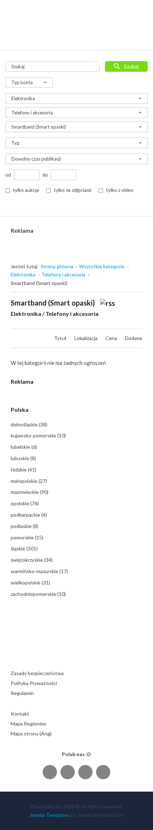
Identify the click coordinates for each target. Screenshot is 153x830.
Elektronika (26, 313)
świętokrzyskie (32, 560)
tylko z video (119, 190)
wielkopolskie (30, 583)
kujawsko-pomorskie (38, 435)
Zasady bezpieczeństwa (37, 673)
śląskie (24, 548)
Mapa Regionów (28, 724)
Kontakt (20, 714)
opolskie (25, 503)
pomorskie (27, 537)
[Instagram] (85, 772)
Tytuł (61, 338)
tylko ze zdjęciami (72, 190)
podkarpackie (29, 515)
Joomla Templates (50, 815)
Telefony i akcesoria (72, 313)
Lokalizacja (86, 338)
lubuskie (23, 458)
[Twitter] (67, 772)
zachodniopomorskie (38, 594)
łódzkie (23, 470)
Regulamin (22, 693)
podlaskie (24, 526)
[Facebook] (50, 772)
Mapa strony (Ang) (31, 734)
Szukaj (131, 66)
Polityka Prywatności (34, 683)
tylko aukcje (26, 190)
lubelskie (24, 447)
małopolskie (29, 481)
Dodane (133, 338)
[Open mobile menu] (137, 38)
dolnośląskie (29, 424)
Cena (111, 338)
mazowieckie (29, 492)
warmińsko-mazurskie (39, 571)
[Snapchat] (103, 772)
